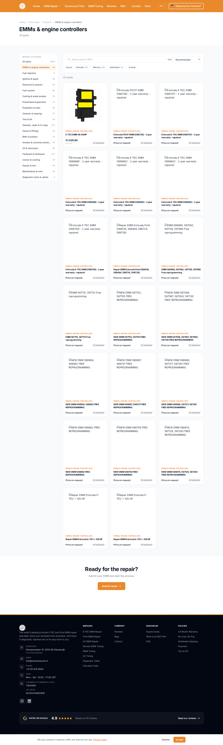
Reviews (112, 6)
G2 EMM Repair (90, 641)
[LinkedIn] (29, 701)
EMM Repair (51, 6)
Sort (170, 59)
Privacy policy (100, 739)
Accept (179, 739)
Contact (136, 6)
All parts (47, 22)
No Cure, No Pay (186, 636)
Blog (117, 636)
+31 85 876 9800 (34, 669)
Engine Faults (152, 631)
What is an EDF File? (156, 636)
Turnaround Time (74, 6)
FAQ (122, 6)
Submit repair (109, 586)
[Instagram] (22, 701)
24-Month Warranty (188, 631)
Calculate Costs (90, 665)
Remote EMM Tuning (93, 646)
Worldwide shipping (188, 641)
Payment (182, 646)
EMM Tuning (95, 6)
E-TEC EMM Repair (92, 631)
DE (161, 6)
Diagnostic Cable (91, 661)
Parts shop (34, 22)
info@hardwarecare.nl (37, 661)
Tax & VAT (183, 651)
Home (36, 6)
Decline (166, 739)
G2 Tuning (88, 656)
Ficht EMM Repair (91, 636)
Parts (148, 6)
